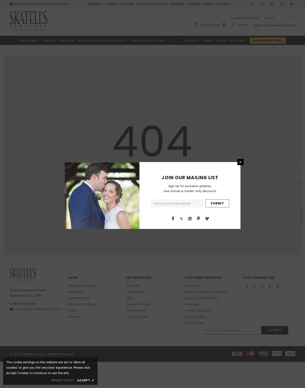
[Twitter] (181, 218)
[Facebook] (173, 218)
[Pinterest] (198, 218)
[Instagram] (190, 218)
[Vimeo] (207, 218)
